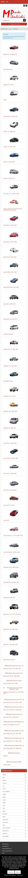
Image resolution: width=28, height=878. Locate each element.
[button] (24, 6)
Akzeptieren (11, 872)
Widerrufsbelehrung (6, 848)
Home (10, 28)
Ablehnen (18, 872)
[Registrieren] (26, 6)
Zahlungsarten (5, 844)
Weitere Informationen (10, 875)
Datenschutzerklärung (7, 850)
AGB (3, 853)
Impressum (20, 875)
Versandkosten (5, 846)
